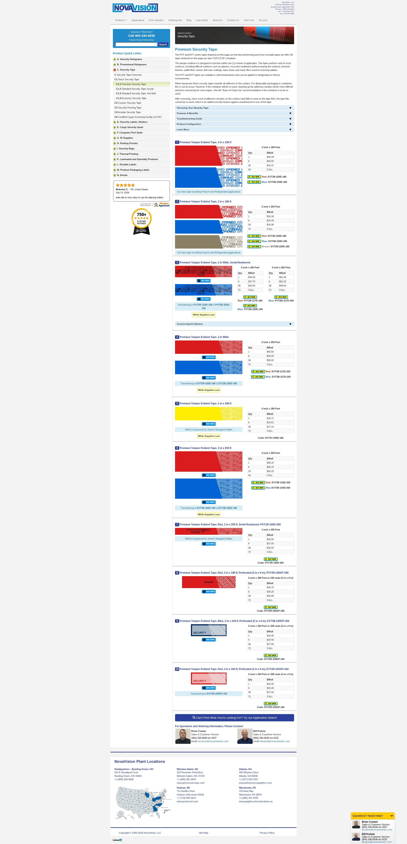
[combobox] (136, 44)
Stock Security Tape (126, 79)
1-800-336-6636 (288, 9)
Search (163, 44)
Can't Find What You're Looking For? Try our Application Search (236, 717)
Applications (138, 20)
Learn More (202, 20)
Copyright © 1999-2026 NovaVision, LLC (140, 832)
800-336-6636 (145, 35)
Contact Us (233, 20)
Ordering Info (175, 20)
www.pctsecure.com (187, 801)
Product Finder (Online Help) (141, 40)
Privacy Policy (267, 832)
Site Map (203, 832)
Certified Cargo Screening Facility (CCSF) (138, 117)
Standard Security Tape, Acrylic (135, 88)
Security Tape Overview (128, 74)
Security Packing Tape (127, 107)
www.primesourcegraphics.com (255, 782)
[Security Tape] (204, 280)
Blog (189, 20)
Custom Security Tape (127, 102)
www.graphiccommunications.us (256, 801)
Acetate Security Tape (127, 112)
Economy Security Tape (131, 98)
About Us (217, 20)
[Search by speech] (155, 44)
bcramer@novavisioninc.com (213, 741)
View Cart (249, 20)
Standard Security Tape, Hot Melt (136, 93)
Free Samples (156, 20)
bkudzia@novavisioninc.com (275, 741)
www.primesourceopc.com (191, 782)
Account (263, 20)
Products (120, 20)
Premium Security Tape (131, 84)
